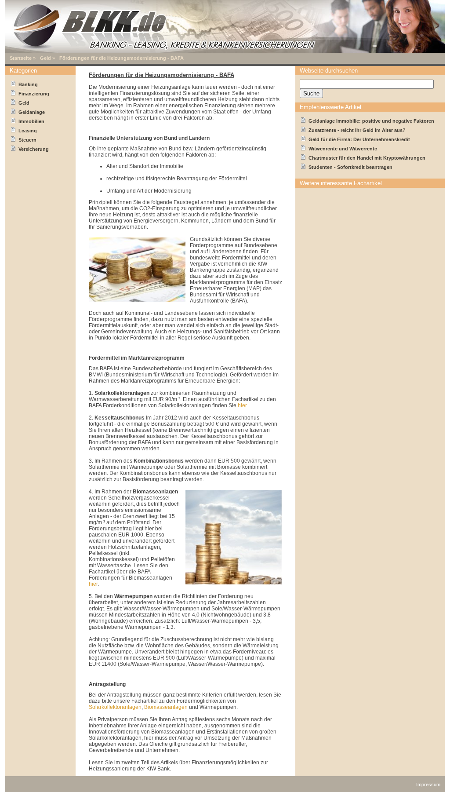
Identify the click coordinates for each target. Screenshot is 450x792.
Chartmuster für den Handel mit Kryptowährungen (366, 158)
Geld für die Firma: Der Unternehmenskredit (359, 139)
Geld (45, 58)
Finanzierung (33, 93)
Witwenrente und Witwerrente (342, 148)
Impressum (428, 784)
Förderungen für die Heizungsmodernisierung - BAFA (121, 58)
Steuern (27, 139)
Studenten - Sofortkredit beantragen (350, 167)
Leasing (27, 130)
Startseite (21, 58)
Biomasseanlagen (166, 707)
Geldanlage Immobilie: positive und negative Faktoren (371, 121)
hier (242, 405)
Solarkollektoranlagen (115, 707)
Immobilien (31, 121)
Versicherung (33, 149)
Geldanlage (31, 112)
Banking (28, 84)
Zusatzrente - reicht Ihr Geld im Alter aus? (357, 130)
